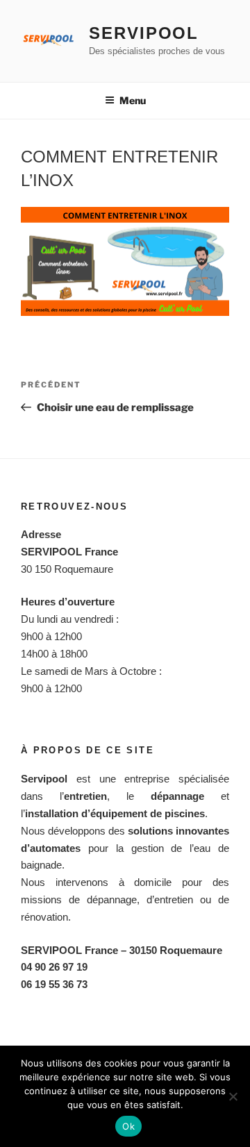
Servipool (144, 33)
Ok (128, 1126)
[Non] (233, 1096)
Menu (132, 100)
